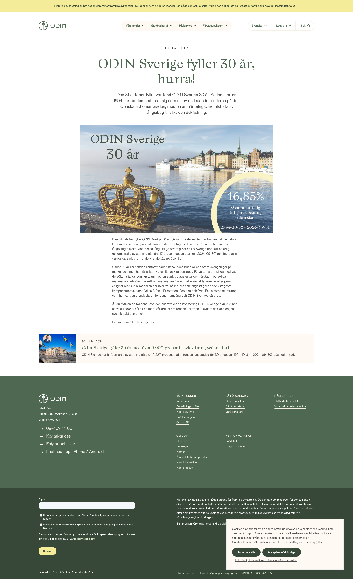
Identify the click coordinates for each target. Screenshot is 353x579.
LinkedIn (246, 573)
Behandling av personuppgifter (219, 573)
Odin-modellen (235, 401)
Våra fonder (186, 395)
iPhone (78, 451)
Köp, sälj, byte (185, 412)
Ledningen (182, 446)
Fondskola (232, 441)
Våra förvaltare (234, 412)
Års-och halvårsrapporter (191, 457)
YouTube (261, 573)
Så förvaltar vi (237, 395)
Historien (181, 441)
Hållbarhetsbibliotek (286, 401)
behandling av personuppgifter (303, 542)
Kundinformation (186, 462)
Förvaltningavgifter (187, 406)
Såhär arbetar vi (235, 406)
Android (96, 451)
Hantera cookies (186, 573)
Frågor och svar (60, 444)
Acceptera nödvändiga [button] (281, 552)
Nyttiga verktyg (238, 435)
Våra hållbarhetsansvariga (290, 406)
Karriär (180, 452)
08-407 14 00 (59, 428)
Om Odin (182, 435)
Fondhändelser (176, 48)
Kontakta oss (58, 436)
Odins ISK (182, 422)
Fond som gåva (185, 417)
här (152, 322)
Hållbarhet (283, 395)
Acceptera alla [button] (246, 552)
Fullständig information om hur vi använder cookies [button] (266, 560)
